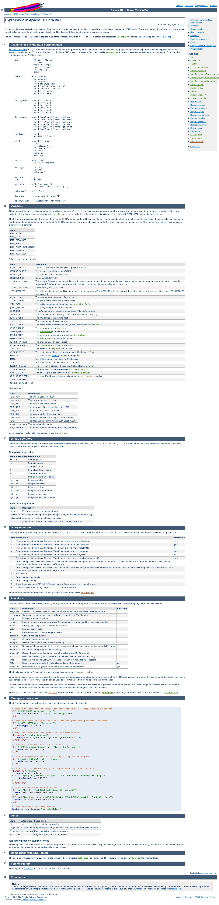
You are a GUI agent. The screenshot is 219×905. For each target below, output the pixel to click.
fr (183, 24)
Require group (196, 128)
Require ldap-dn (197, 111)
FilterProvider (198, 98)
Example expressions (199, 39)
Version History (197, 49)
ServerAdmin (46, 338)
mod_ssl (63, 433)
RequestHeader (198, 95)
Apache (7, 14)
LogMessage (196, 138)
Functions (194, 35)
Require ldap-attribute (199, 115)
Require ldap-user (197, 105)
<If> (192, 57)
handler (55, 355)
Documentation (33, 14)
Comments (195, 146)
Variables (194, 26)
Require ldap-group (198, 108)
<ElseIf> (195, 60)
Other (192, 42)
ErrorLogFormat (77, 369)
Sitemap (213, 5)
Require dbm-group (198, 125)
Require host (195, 131)
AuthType (55, 349)
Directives (189, 5)
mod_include (197, 142)
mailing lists (175, 889)
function (143, 219)
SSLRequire (123, 37)
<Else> (194, 64)
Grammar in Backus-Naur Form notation (201, 21)
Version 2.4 (47, 14)
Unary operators (197, 32)
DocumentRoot (47, 345)
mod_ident (62, 328)
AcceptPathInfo (81, 304)
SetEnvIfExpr (197, 88)
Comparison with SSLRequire (203, 45)
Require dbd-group (198, 121)
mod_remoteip (88, 376)
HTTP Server (19, 14)
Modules (179, 5)
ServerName (46, 331)
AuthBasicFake (198, 71)
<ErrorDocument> (199, 67)
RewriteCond (197, 85)
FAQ (197, 5)
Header (194, 91)
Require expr (166, 37)
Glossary (204, 5)
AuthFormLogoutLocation (203, 81)
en (179, 24)
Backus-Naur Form (18, 49)
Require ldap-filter (197, 118)
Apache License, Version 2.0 (33, 900)
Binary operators (197, 29)
